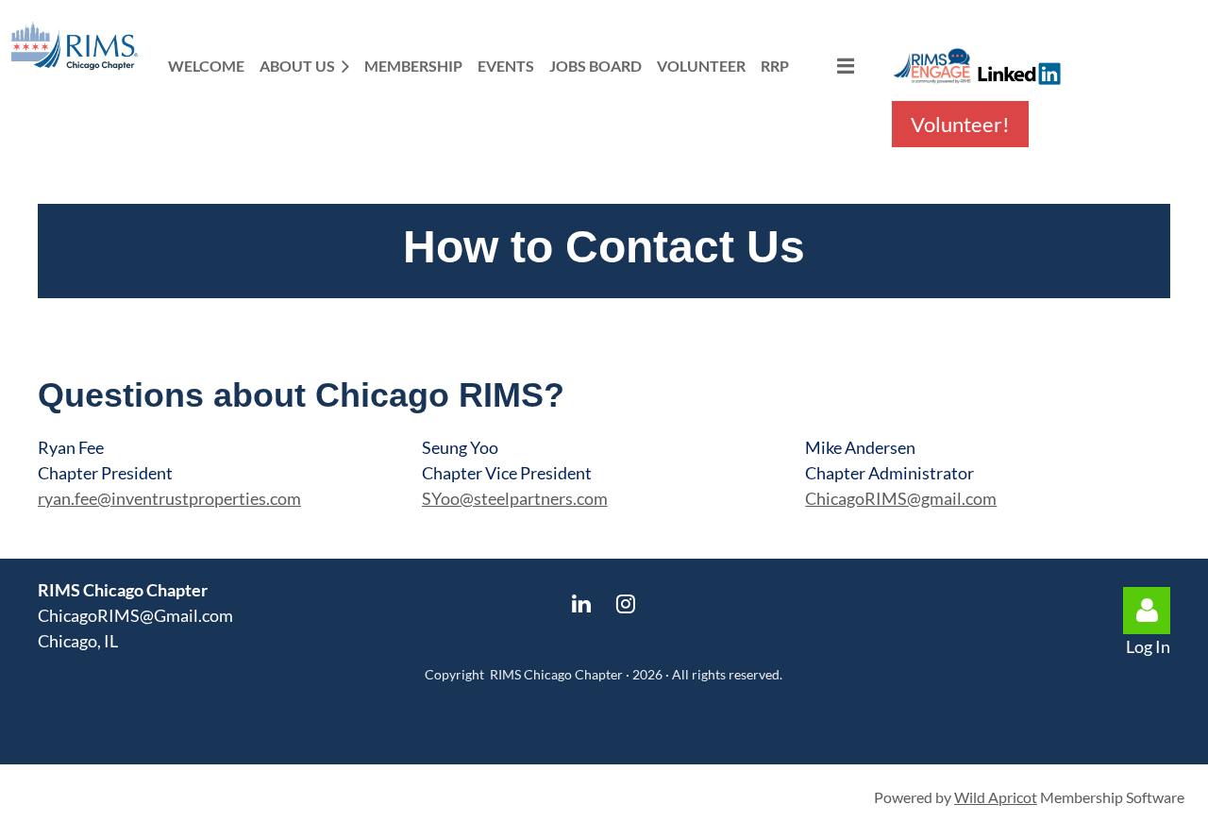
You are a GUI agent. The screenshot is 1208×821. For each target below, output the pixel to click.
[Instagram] (626, 603)
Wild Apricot (995, 797)
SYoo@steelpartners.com (515, 498)
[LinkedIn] (582, 603)
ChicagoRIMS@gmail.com (901, 498)
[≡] (829, 65)
